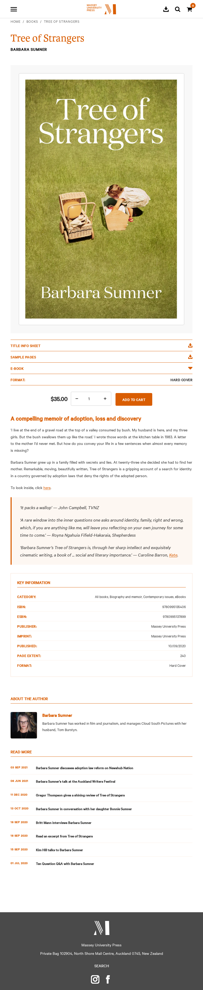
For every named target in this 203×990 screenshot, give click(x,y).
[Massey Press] (101, 928)
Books (32, 21)
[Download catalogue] (166, 9)
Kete (173, 555)
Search (101, 965)
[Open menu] (14, 9)
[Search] (177, 9)
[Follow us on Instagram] (95, 979)
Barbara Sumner (57, 715)
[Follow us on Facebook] (108, 979)
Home (16, 21)
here (46, 487)
